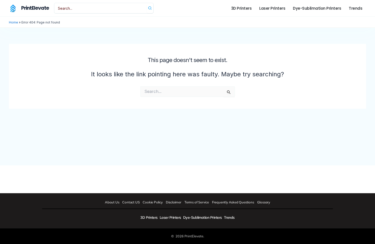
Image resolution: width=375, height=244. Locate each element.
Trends (229, 217)
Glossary (263, 202)
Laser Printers (170, 217)
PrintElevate (35, 8)
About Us (112, 202)
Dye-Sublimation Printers (202, 217)
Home (13, 22)
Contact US (131, 202)
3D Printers (149, 217)
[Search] (150, 8)
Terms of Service (196, 202)
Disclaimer (173, 202)
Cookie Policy (152, 202)
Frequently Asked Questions (233, 202)
